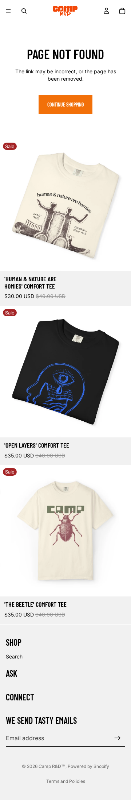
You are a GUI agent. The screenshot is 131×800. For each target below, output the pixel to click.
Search (14, 656)
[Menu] (8, 11)
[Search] (24, 11)
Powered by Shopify (88, 766)
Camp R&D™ (52, 766)
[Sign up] (117, 738)
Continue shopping (65, 104)
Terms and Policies (65, 781)
